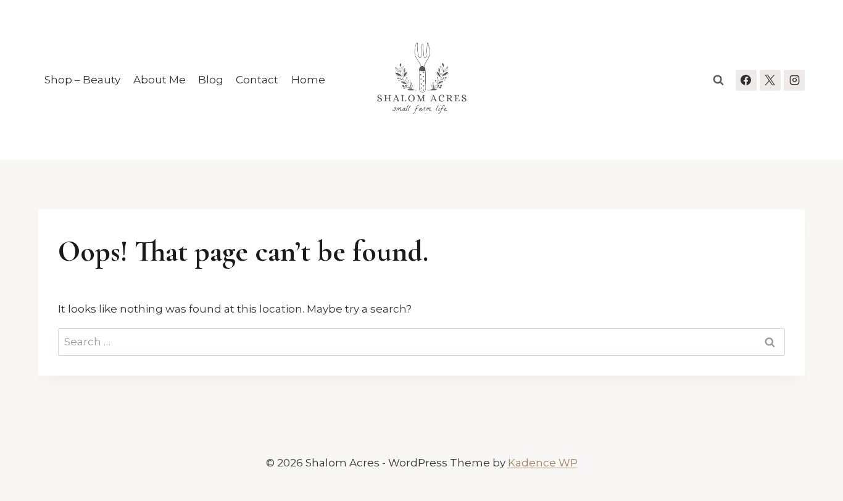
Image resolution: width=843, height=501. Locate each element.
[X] (770, 80)
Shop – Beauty (82, 80)
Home (308, 80)
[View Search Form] (718, 80)
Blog (210, 80)
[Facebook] (746, 80)
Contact (257, 80)
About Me (159, 80)
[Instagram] (794, 80)
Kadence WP (543, 463)
